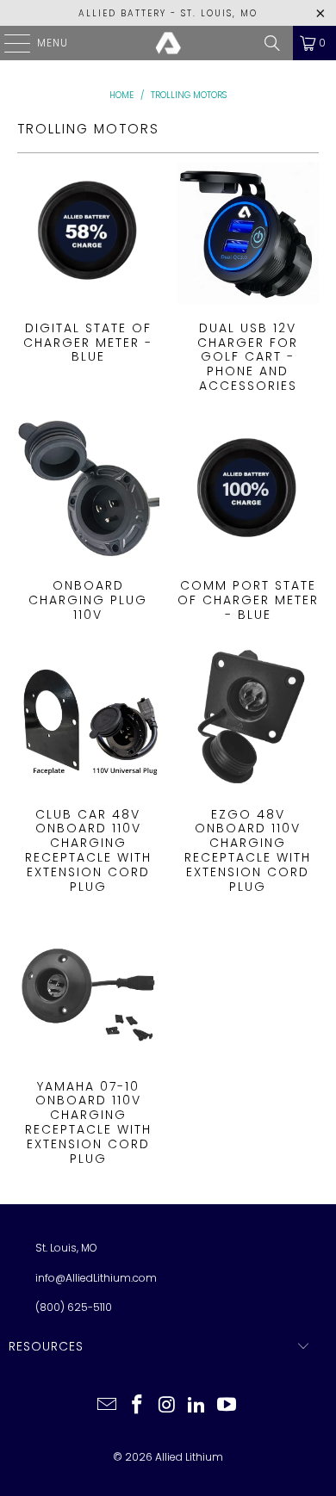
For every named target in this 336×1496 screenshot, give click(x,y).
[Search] (272, 43)
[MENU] (8, 43)
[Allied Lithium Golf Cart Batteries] (168, 43)
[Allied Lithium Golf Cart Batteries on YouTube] (227, 1406)
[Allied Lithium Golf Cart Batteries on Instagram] (167, 1406)
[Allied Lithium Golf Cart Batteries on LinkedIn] (197, 1406)
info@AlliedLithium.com (96, 1277)
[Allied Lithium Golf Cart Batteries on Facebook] (137, 1406)
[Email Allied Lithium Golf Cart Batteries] (108, 1406)
